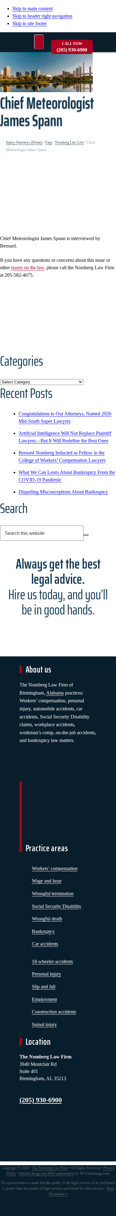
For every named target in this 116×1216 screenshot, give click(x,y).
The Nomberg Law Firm (50, 1168)
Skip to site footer (29, 23)
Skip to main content (32, 8)
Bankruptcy (43, 931)
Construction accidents (54, 1011)
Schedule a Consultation (58, 632)
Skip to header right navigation (42, 16)
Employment (44, 999)
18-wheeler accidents (52, 961)
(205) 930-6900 (72, 47)
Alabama (55, 692)
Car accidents (45, 943)
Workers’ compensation (55, 868)
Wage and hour (47, 880)
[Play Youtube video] (58, 195)
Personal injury (46, 974)
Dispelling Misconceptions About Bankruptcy (63, 491)
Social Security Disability (56, 906)
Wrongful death (47, 918)
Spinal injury (44, 1024)
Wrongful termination (53, 893)
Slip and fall (43, 986)
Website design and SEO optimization (46, 1173)
